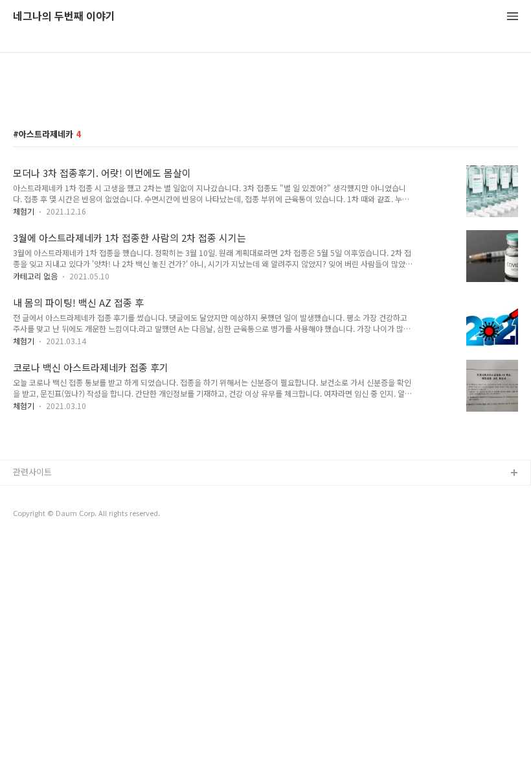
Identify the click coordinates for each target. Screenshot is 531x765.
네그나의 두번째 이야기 (64, 16)
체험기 (23, 211)
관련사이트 (32, 471)
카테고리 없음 (35, 275)
